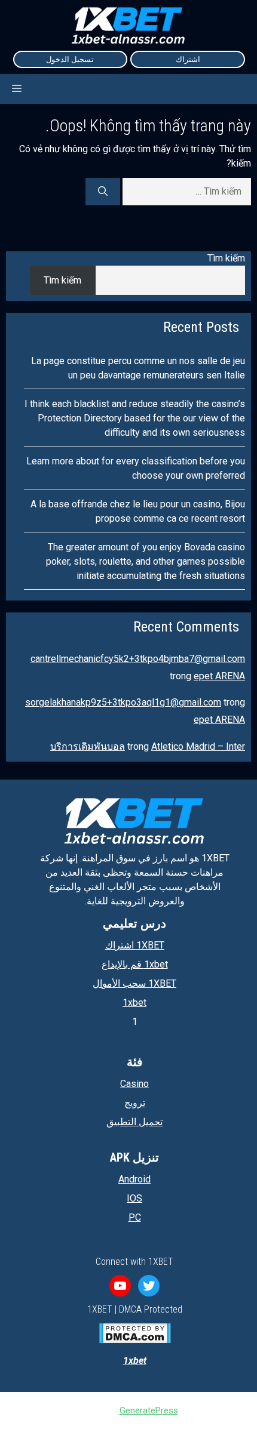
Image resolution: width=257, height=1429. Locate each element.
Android (134, 1179)
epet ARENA (219, 676)
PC (134, 1217)
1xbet (134, 1002)
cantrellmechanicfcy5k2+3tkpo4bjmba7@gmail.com (137, 658)
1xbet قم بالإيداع (135, 964)
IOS (134, 1198)
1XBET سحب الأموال (134, 983)
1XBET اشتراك (134, 945)
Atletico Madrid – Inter (198, 746)
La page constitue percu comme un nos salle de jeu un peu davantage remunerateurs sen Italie (138, 368)
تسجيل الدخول (70, 59)
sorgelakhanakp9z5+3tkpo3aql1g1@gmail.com (123, 702)
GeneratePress (149, 1410)
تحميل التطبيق (134, 1122)
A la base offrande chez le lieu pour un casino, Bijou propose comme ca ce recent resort (137, 511)
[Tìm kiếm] (102, 191)
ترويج (134, 1102)
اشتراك (188, 59)
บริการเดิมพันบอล (87, 746)
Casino (134, 1083)
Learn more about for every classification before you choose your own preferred (135, 468)
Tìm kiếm (226, 258)
